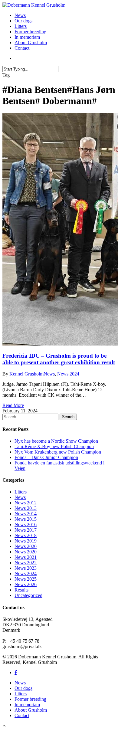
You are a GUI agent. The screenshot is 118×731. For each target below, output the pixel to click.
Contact (22, 48)
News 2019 (26, 540)
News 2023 (26, 568)
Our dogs (23, 20)
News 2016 (26, 524)
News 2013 (26, 508)
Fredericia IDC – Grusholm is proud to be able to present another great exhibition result (58, 359)
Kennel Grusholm (26, 373)
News (20, 15)
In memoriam (27, 37)
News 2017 (26, 530)
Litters (21, 26)
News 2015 (26, 519)
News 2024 (68, 373)
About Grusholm (31, 42)
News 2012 (26, 502)
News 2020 (26, 546)
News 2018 (26, 535)
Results (21, 589)
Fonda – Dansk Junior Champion (46, 457)
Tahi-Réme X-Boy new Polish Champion (54, 446)
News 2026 (26, 584)
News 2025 (26, 579)
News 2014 (26, 513)
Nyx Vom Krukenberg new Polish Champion (58, 451)
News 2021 (26, 557)
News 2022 (26, 562)
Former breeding (30, 31)
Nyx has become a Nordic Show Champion (56, 441)
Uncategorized (28, 595)
